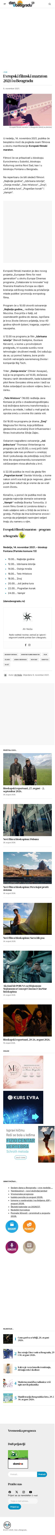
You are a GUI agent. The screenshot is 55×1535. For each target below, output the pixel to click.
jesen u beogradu (20, 659)
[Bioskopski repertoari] (12, 1226)
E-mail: (35, 1495)
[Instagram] (29, 645)
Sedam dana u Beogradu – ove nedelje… (32, 1187)
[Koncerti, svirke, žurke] (12, 1247)
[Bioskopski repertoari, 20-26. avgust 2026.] (27, 1020)
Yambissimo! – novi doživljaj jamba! (29, 1191)
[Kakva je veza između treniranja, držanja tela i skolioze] (8, 1368)
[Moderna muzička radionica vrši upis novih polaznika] (8, 1383)
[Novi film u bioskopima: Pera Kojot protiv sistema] (27, 868)
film (45, 654)
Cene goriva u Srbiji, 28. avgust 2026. (33, 1339)
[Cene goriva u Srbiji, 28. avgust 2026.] (8, 1339)
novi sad (34, 659)
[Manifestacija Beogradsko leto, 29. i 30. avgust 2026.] (8, 1398)
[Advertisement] (27, 36)
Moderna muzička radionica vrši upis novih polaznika (34, 1383)
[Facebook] (25, 645)
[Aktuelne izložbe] (29, 1247)
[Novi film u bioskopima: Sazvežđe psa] (27, 919)
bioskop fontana (11, 654)
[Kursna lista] (23, 1072)
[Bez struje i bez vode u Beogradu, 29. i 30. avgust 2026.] (8, 1353)
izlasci (7, 659)
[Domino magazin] (18, 1463)
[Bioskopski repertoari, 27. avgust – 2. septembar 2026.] (27, 769)
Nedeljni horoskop (20, 1210)
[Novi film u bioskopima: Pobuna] (27, 820)
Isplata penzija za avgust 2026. (27, 1197)
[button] (4, 4)
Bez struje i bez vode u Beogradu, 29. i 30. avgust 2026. (36, 1354)
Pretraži (42, 1474)
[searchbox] (22, 1474)
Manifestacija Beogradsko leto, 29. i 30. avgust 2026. (36, 1398)
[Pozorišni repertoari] (29, 1226)
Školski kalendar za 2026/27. (25, 1206)
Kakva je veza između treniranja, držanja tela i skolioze (34, 1368)
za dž (7, 664)
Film (5, 72)
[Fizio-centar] (29, 1144)
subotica (45, 659)
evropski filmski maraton (30, 654)
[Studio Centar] (18, 1454)
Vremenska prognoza (22, 1194)
